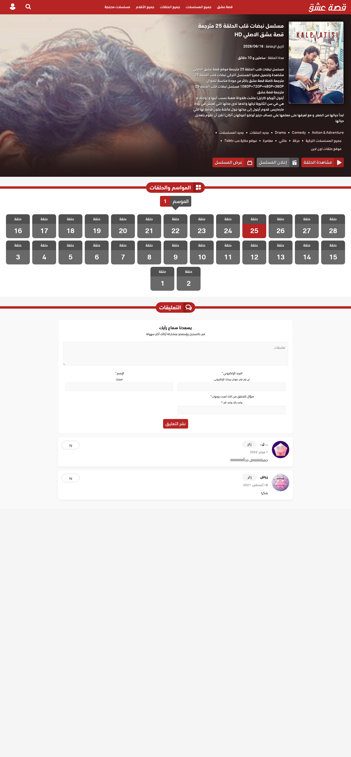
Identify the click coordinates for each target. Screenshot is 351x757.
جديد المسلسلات (231, 132)
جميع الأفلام (145, 7)
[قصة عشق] (327, 7)
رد (70, 445)
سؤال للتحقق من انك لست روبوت (232, 396)
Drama (280, 132)
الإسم (119, 373)
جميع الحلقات (170, 7)
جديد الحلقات (259, 132)
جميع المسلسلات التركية (323, 141)
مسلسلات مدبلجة (117, 7)
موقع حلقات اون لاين (326, 149)
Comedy (299, 132)
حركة (296, 141)
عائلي (283, 141)
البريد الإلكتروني (231, 373)
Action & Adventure (328, 132)
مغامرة (268, 141)
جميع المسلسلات (198, 7)
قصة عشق (225, 7)
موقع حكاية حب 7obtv (240, 141)
